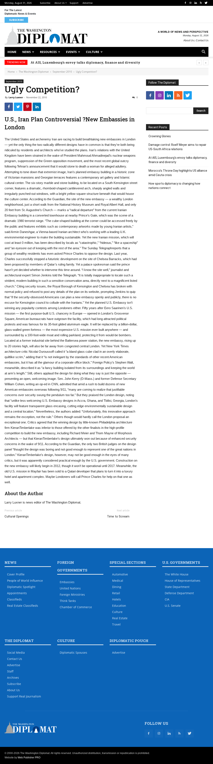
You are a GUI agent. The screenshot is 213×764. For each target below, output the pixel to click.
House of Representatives (182, 581)
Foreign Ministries (72, 595)
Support (74, 2)
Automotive (120, 574)
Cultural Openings (17, 516)
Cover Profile (16, 574)
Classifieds (14, 599)
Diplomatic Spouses (73, 652)
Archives (13, 678)
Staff (10, 671)
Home (11, 52)
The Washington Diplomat (34, 71)
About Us (59, 2)
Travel (116, 624)
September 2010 (62, 71)
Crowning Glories (160, 136)
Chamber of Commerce (76, 607)
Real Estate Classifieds (22, 606)
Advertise (88, 2)
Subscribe (45, 2)
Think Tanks (68, 601)
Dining (116, 587)
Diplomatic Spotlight (21, 587)
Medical (117, 581)
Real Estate (120, 618)
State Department (177, 587)
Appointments (17, 593)
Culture (92, 52)
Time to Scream (118, 516)
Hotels (116, 599)
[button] (203, 52)
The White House (176, 574)
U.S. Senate (173, 606)
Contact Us (202, 40)
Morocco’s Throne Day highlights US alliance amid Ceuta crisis (178, 173)
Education (119, 606)
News (26, 52)
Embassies (67, 582)
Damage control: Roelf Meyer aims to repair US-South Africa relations (177, 147)
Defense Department (179, 593)
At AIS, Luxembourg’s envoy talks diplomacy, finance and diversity (85, 62)
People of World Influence (25, 581)
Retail (116, 593)
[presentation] (199, 62)
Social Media (16, 652)
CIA (167, 599)
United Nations (70, 588)
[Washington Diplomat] (46, 35)
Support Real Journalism (24, 696)
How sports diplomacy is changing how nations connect (174, 186)
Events (71, 52)
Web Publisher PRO (29, 757)
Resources (48, 52)
